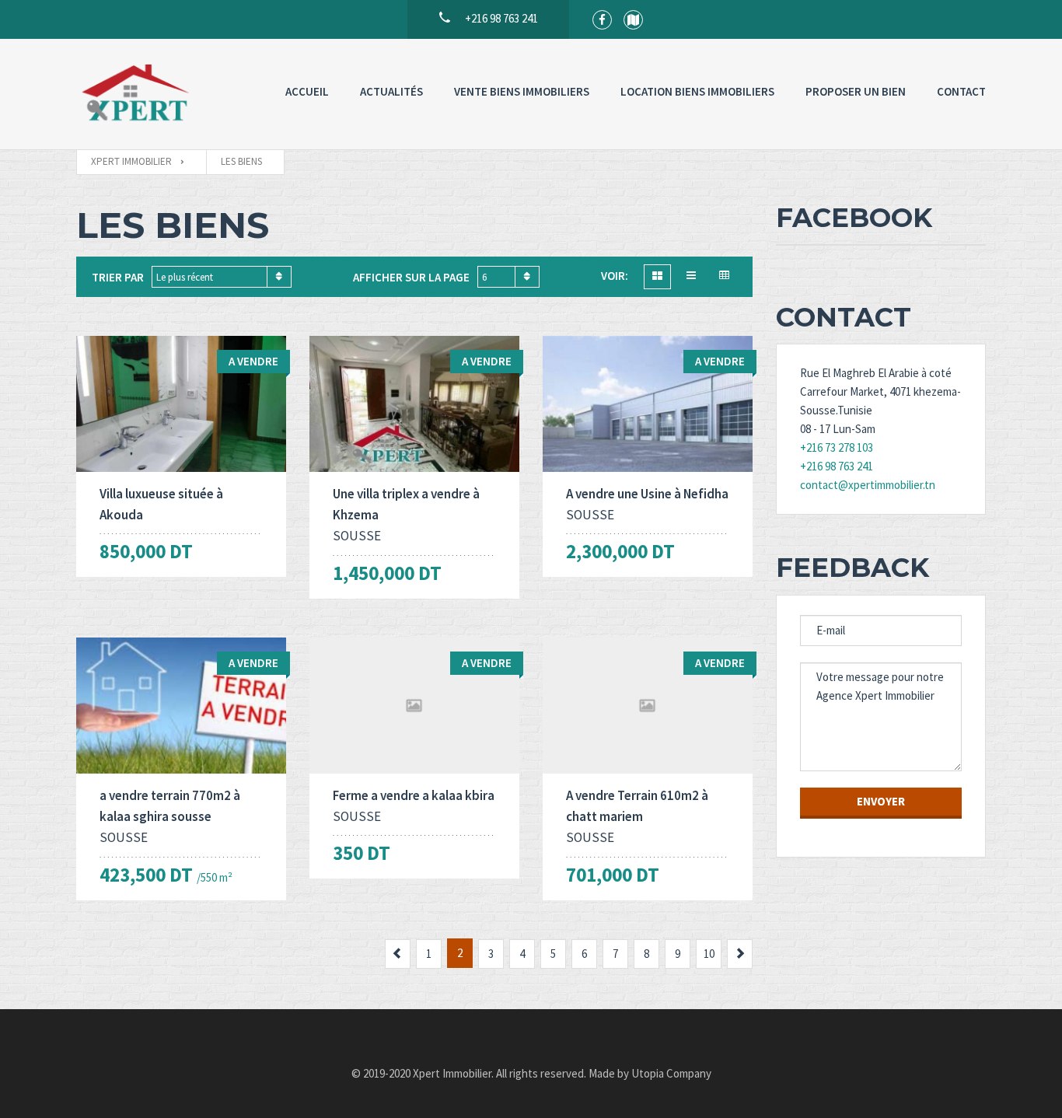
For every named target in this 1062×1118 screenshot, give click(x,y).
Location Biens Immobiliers (697, 91)
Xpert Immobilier (452, 1073)
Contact (961, 91)
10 (709, 953)
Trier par (118, 277)
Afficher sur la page (411, 277)
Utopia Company (671, 1073)
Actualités (391, 91)
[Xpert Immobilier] (134, 94)
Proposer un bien (855, 91)
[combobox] (222, 277)
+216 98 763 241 (836, 466)
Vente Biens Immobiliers (521, 91)
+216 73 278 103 (836, 447)
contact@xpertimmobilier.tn (867, 484)
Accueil (307, 91)
